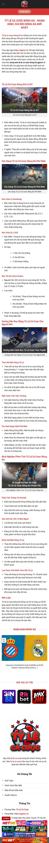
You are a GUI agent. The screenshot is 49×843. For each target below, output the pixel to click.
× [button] (43, 402)
